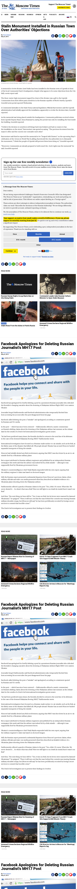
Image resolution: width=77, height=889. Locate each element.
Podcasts (53, 14)
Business (30, 14)
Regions (22, 14)
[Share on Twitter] (56, 36)
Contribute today (64, 7)
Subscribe (68, 173)
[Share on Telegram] (60, 36)
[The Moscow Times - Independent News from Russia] (20, 6)
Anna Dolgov (7, 35)
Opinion (38, 14)
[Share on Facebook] (52, 36)
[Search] (75, 17)
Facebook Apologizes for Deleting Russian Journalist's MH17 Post (37, 346)
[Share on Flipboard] (70, 36)
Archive (62, 14)
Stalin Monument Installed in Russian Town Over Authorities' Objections (38, 28)
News (6, 14)
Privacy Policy (19, 176)
